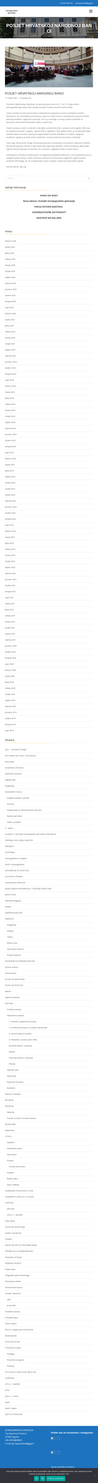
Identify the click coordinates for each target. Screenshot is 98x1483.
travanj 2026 (10, 265)
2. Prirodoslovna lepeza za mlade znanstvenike (28, 1027)
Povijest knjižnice (14, 955)
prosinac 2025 (11, 289)
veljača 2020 (10, 700)
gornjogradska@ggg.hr (84, 3)
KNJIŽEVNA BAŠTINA (13, 913)
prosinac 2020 (11, 646)
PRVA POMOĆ (11, 1323)
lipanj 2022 (9, 543)
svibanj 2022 (10, 549)
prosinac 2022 (11, 507)
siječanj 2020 (10, 706)
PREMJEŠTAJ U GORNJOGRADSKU (19, 1251)
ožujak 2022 (10, 561)
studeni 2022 (10, 513)
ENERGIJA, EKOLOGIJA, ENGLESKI (19, 840)
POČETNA (9, 1203)
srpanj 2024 (10, 392)
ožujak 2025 (10, 343)
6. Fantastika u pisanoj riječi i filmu (23, 1039)
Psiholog (10, 1366)
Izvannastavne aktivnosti (15, 882)
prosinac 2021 (11, 579)
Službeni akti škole (14, 816)
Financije (10, 804)
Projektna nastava (12, 1311)
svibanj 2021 (10, 615)
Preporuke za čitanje (13, 1257)
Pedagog (10, 1354)
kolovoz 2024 (10, 386)
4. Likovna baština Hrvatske (20, 1033)
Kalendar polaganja (13, 900)
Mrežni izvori (12, 943)
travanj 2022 (10, 555)
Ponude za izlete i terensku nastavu (21, 1118)
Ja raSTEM (11, 1305)
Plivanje (12, 1064)
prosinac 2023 (11, 434)
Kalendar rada (12, 1070)
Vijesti (7, 1402)
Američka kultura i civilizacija (20, 1045)
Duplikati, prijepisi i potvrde (18, 798)
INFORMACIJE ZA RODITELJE (17, 870)
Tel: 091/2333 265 (66, 3)
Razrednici (11, 1088)
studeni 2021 (10, 585)
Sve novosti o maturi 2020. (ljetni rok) (20, 1372)
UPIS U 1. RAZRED (12, 1384)
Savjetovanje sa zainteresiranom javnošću (24, 810)
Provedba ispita (11, 1317)
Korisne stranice (11, 967)
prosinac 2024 (11, 362)
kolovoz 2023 (10, 458)
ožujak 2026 (10, 271)
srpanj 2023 (10, 464)
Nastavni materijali (12, 1094)
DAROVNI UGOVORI (13, 774)
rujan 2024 (9, 380)
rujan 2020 (9, 664)
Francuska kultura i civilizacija (21, 1058)
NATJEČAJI (9, 1100)
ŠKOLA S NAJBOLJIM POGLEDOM (19, 1329)
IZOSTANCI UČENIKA (14, 876)
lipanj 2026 (9, 253)
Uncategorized (25, 98)
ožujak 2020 (10, 694)
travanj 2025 (10, 337)
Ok (36, 1478)
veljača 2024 (10, 422)
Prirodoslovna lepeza (13, 1287)
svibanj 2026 (10, 259)
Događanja (9, 786)
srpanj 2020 (10, 676)
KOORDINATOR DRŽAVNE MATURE (20, 961)
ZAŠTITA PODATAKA (13, 1414)
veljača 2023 (10, 495)
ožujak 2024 (10, 416)
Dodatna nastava (14, 1009)
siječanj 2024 (10, 428)
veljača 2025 (10, 350)
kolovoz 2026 (10, 241)
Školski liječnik (11, 1336)
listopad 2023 (10, 446)
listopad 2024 (10, 374)
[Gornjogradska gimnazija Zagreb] (14, 11)
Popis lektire (10, 1221)
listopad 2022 (10, 519)
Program (10, 1172)
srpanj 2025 (10, 319)
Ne (42, 1478)
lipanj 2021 (9, 609)
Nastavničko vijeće (14, 1148)
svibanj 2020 (10, 688)
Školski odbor (12, 1178)
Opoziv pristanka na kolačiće (62, 1467)
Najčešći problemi (12, 997)
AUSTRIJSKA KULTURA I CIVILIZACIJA (20, 755)
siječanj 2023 (10, 501)
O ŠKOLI (8, 1136)
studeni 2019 (10, 718)
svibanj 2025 (10, 331)
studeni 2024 (10, 368)
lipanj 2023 (9, 470)
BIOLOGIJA (9, 761)
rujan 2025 (9, 307)
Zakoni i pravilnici (14, 822)
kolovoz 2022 (10, 531)
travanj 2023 (10, 482)
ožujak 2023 (10, 489)
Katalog (10, 931)
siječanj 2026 (10, 283)
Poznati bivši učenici (17, 1166)
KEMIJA (8, 906)
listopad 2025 (10, 301)
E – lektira (9, 828)
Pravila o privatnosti (13, 1233)
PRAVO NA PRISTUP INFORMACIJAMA (21, 1245)
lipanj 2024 (9, 398)
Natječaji (10, 1112)
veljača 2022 (10, 567)
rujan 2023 (9, 452)
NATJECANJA (10, 1124)
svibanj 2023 (10, 476)
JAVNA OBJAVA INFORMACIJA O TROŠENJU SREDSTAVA (28, 888)
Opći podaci (12, 1154)
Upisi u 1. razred (11, 1396)
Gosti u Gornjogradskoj (14, 864)
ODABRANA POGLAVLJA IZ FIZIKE (19, 1190)
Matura (8, 991)
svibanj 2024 (10, 404)
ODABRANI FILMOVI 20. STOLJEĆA (19, 1197)
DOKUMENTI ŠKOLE (13, 792)
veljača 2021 (10, 634)
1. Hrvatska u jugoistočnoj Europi (22, 1021)
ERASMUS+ (9, 846)
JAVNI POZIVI (10, 894)
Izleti (9, 1299)
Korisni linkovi (10, 973)
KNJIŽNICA (9, 919)
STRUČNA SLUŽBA (13, 1348)
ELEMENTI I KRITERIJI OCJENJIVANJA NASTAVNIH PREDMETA (30, 834)
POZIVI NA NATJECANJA (15, 1227)
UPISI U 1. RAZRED (15, 1215)
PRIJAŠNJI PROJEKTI (13, 1263)
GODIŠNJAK (10, 852)
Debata (12, 1052)
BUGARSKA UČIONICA (14, 768)
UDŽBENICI (10, 1378)
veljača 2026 (10, 277)
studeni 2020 (10, 652)
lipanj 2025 (9, 325)
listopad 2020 (10, 658)
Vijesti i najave (11, 1408)
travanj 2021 (10, 621)
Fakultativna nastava (15, 1015)
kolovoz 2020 (10, 670)
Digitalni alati (10, 780)
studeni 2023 (10, 440)
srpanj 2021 (10, 603)
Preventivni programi (15, 1360)
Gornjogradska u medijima (16, 858)
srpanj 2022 (10, 537)
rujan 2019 (9, 730)
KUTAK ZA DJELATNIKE (14, 979)
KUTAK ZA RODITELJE (14, 985)
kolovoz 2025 (10, 313)
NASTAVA (9, 1003)
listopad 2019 (10, 724)
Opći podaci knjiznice (15, 949)
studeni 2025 (10, 295)
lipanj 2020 (9, 682)
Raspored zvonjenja (15, 1082)
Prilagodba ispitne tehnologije (17, 1275)
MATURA (10, 1209)
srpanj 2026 (10, 247)
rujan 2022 (9, 525)
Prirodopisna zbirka (13, 1281)
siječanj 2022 (10, 573)
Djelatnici (11, 1142)
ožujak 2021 (10, 627)
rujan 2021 (9, 597)
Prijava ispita (10, 1269)
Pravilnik (8, 1239)
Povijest (10, 1160)
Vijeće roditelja (13, 1184)
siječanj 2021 (10, 640)
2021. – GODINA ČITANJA (15, 749)
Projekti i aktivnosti (13, 1293)
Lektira (10, 937)
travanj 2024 (10, 410)
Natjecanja (11, 1076)
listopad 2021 (10, 591)
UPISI (7, 1390)
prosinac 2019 (11, 712)
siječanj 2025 (10, 356)
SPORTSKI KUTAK (12, 1342)
